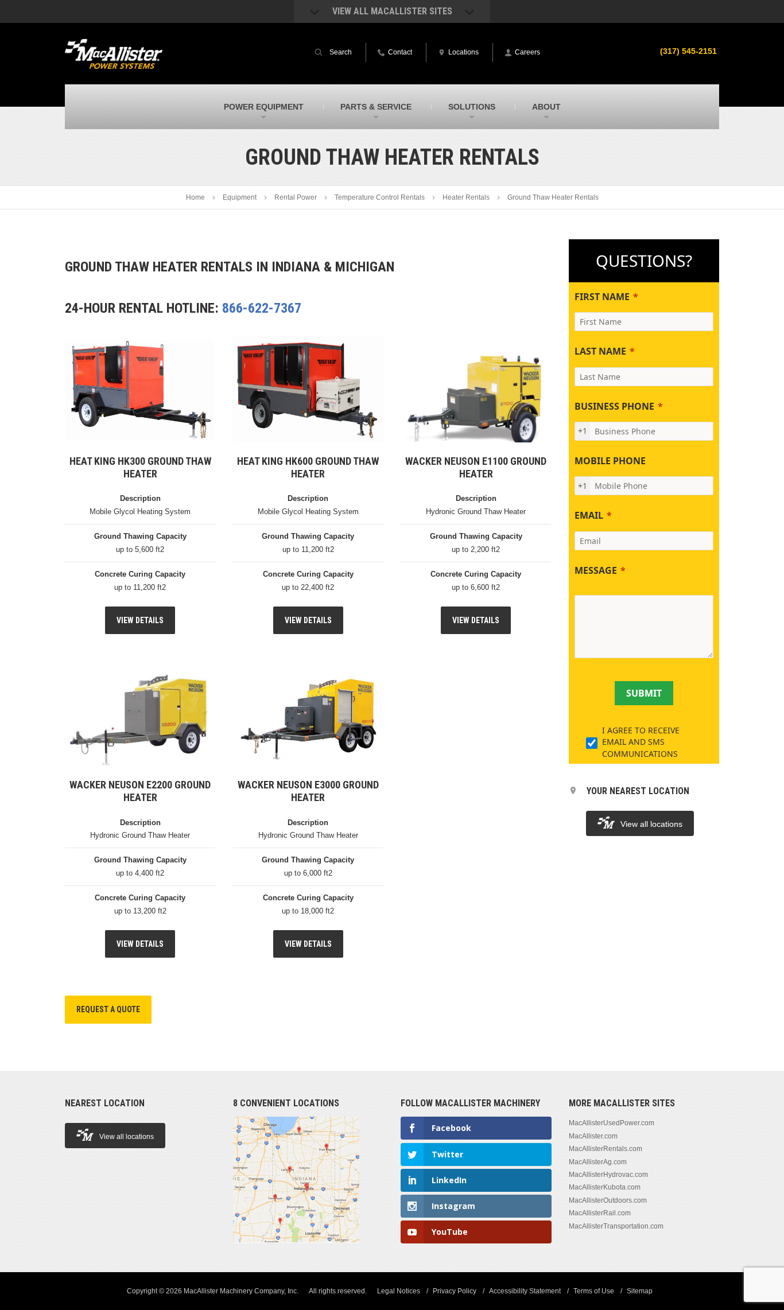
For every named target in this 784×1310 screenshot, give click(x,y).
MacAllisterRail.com (600, 1213)
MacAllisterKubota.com (605, 1187)
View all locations (651, 824)
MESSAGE (596, 570)
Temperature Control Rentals (380, 197)
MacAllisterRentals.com (605, 1149)
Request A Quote (108, 1009)
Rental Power (295, 197)
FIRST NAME (602, 296)
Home (195, 197)
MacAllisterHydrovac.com (608, 1175)
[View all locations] (296, 1249)
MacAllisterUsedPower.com (611, 1123)
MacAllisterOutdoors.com (608, 1200)
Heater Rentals (466, 197)
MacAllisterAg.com (598, 1162)
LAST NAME (600, 351)
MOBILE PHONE (610, 460)
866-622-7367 (261, 308)
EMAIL (589, 515)
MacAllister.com (593, 1136)
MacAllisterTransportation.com (616, 1226)
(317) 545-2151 (688, 51)
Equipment (240, 197)
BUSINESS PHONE (614, 406)
